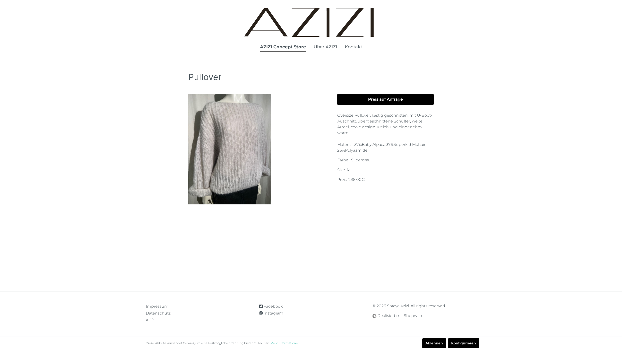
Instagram (273, 313)
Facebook (273, 306)
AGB (150, 320)
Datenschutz (158, 313)
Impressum (157, 306)
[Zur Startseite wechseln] (311, 22)
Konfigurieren (463, 343)
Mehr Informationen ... (286, 343)
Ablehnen (434, 343)
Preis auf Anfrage (385, 99)
